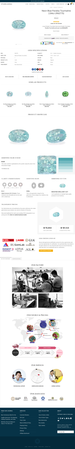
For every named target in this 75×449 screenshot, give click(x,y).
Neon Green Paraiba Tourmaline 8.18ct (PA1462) (47, 104)
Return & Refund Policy (25, 422)
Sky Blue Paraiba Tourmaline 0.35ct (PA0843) (9, 104)
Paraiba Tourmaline (58, 7)
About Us (30, 446)
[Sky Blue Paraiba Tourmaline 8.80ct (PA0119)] (28, 94)
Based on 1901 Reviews (56, 23)
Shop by (47, 4)
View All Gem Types (43, 417)
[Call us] (64, 418)
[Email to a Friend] (37, 69)
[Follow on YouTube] (58, 420)
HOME (26, 4)
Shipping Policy (23, 425)
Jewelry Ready (40, 4)
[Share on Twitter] (35, 69)
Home (51, 7)
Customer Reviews (24, 415)
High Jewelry (42, 425)
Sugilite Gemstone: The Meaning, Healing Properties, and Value (9, 418)
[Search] (73, 4)
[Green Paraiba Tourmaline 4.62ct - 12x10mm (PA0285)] (65, 94)
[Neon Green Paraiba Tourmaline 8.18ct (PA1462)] (46, 94)
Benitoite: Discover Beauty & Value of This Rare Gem (8, 422)
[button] (1, 24)
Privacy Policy (23, 428)
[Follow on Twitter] (62, 418)
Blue (3, 161)
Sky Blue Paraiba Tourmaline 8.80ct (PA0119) (28, 104)
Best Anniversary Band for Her (8, 415)
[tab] (5, 258)
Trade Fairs (41, 446)
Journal (36, 446)
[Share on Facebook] (33, 69)
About (52, 4)
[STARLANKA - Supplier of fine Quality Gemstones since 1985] (6, 4)
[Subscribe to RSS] (68, 418)
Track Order (23, 420)
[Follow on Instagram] (60, 418)
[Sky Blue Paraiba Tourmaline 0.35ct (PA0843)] (9, 94)
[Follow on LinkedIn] (71, 418)
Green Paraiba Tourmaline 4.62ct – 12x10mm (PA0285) (65, 104)
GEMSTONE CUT (56, 179)
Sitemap (22, 430)
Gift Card (22, 417)
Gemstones (32, 4)
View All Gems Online (44, 415)
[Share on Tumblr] (42, 69)
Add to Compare (47, 34)
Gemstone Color (7, 158)
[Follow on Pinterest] (66, 418)
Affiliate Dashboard (24, 433)
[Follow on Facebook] (58, 418)
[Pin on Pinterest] (40, 69)
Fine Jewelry (42, 422)
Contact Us (47, 446)
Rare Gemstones (43, 420)
